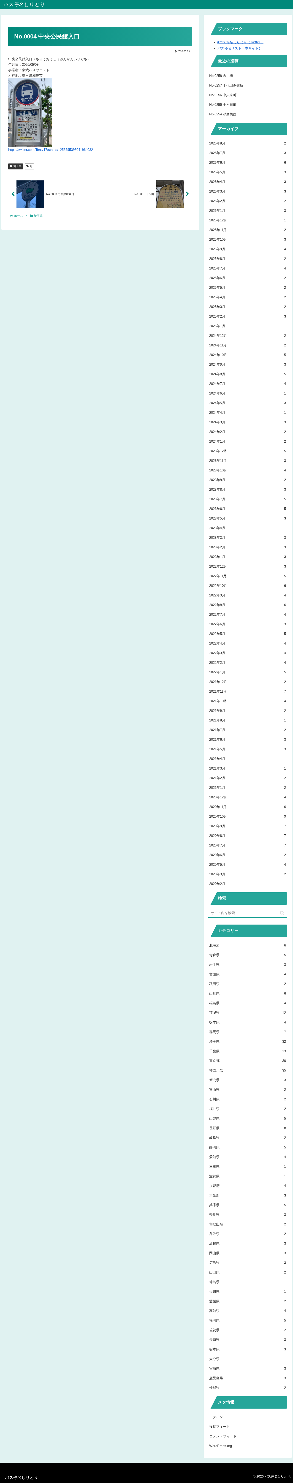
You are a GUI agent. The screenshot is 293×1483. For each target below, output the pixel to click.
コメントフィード (223, 1436)
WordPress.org (220, 1446)
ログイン (216, 1417)
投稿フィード (219, 1427)
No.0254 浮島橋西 (222, 114)
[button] (282, 913)
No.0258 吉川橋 (221, 76)
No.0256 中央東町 (222, 95)
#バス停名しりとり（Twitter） (240, 42)
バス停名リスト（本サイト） (239, 48)
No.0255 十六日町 (222, 104)
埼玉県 (17, 166)
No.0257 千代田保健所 (226, 85)
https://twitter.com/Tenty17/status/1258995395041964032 (50, 150)
